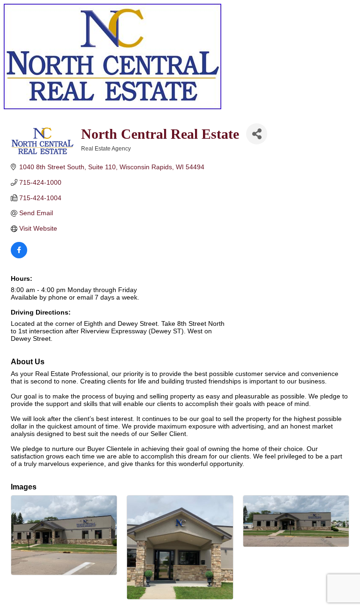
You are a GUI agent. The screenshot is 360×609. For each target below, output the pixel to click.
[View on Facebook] (19, 256)
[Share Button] (256, 133)
